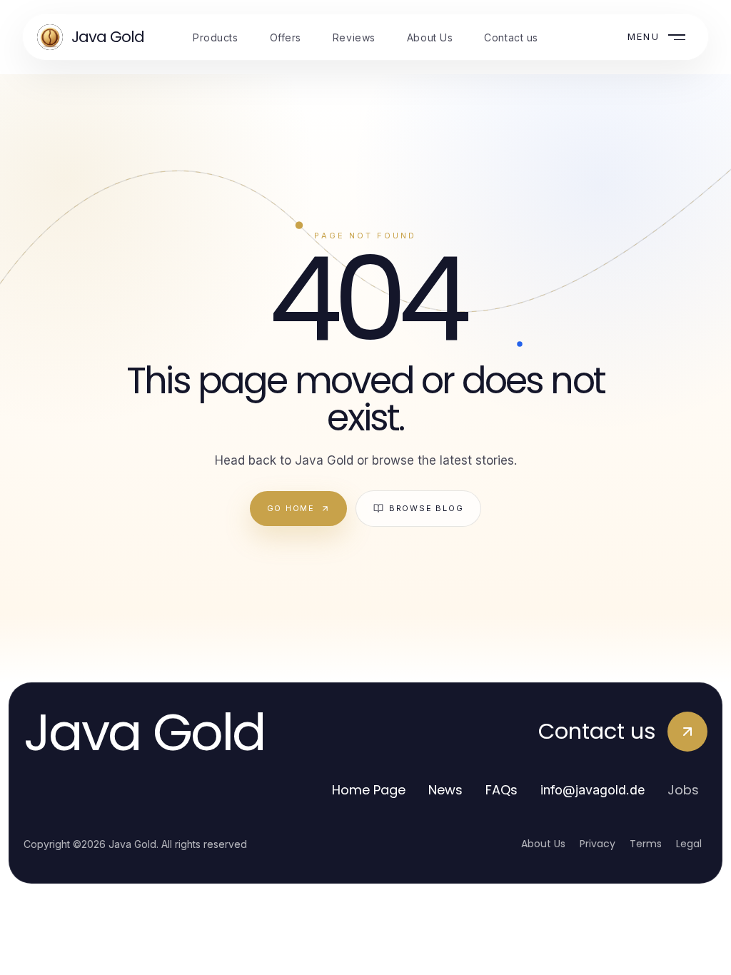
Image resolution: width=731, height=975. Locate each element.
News (445, 790)
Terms (646, 844)
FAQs (501, 790)
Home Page (368, 790)
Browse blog (426, 508)
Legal (689, 844)
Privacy (597, 844)
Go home (291, 508)
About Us (543, 844)
